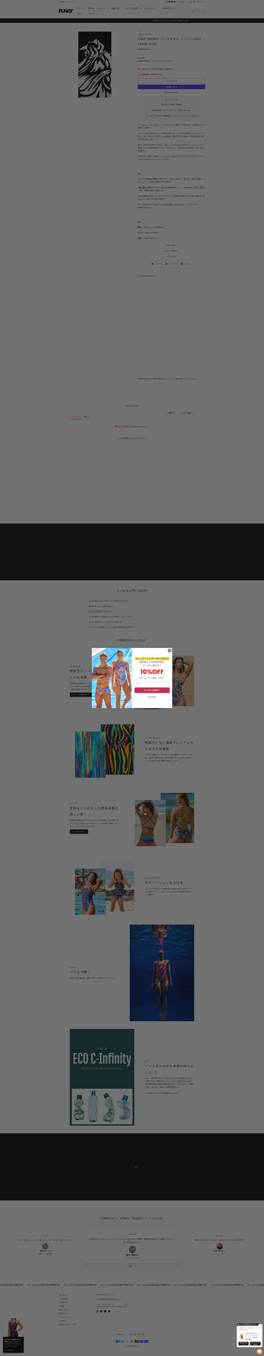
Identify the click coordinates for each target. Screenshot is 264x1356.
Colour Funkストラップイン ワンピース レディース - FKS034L (252, 1335)
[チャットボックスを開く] (259, 1352)
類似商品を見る (243, 1343)
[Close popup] (260, 1326)
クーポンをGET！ (152, 690)
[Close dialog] (169, 650)
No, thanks (152, 697)
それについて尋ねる (255, 1343)
